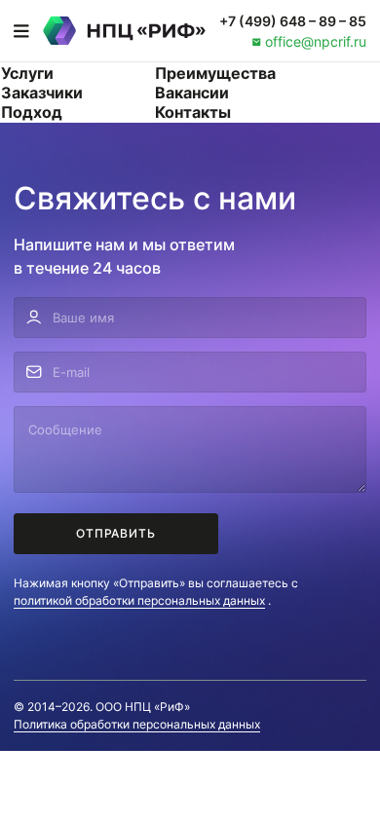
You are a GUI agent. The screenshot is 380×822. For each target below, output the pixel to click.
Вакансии (192, 92)
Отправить (116, 533)
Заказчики (42, 92)
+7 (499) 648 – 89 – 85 (292, 21)
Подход (31, 112)
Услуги (27, 73)
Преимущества (215, 73)
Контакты (193, 112)
